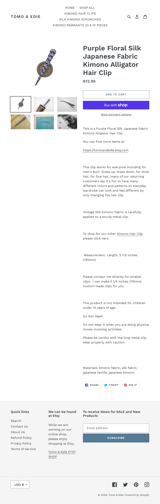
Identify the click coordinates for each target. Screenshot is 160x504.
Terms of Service (23, 449)
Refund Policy (21, 438)
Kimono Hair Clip (130, 234)
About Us (18, 432)
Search (16, 421)
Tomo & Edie (26, 16)
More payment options (116, 114)
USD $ (19, 484)
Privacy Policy (21, 443)
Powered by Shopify (137, 494)
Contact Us (19, 426)
